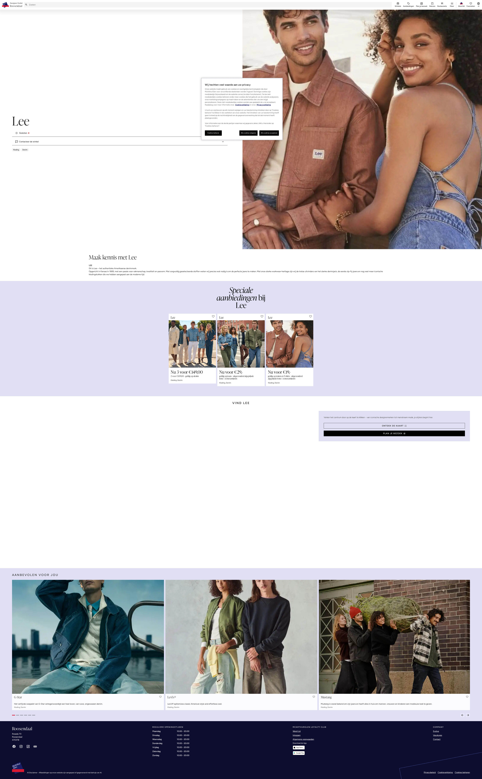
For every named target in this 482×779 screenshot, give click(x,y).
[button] (213, 316)
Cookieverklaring (445, 772)
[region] (242, 109)
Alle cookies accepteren (269, 133)
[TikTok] (28, 746)
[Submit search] (26, 4)
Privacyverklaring (264, 105)
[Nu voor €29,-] (241, 344)
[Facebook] (14, 746)
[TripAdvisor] (35, 746)
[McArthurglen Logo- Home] (5, 5)
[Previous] (462, 715)
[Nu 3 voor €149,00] (192, 344)
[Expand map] (164, 487)
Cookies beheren (462, 772)
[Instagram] (21, 746)
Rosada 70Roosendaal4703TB (17, 737)
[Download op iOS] (299, 747)
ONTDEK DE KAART (393, 426)
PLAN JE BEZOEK (392, 433)
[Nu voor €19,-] (289, 344)
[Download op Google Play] (299, 753)
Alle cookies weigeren (248, 133)
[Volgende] (468, 715)
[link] (16, 5)
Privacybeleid (430, 772)
